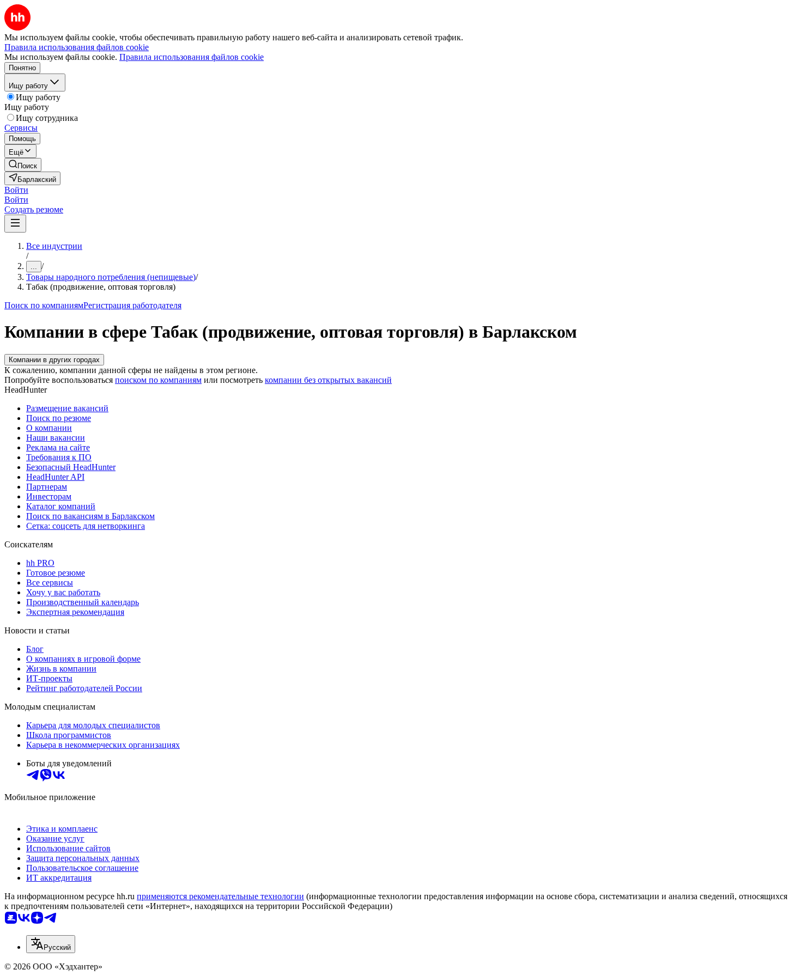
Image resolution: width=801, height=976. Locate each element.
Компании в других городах (54, 360)
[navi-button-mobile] (15, 224)
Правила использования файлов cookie (191, 57)
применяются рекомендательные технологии (220, 896)
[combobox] (50, 944)
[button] (16, 189)
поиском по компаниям (158, 380)
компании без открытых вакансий (328, 380)
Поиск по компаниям (43, 305)
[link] (22, 165)
